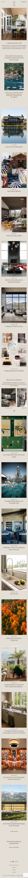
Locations (14, 867)
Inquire (24, 1)
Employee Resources (14, 865)
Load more (14, 831)
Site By (14, 872)
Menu (3, 1)
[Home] (14, 3)
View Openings (14, 847)
